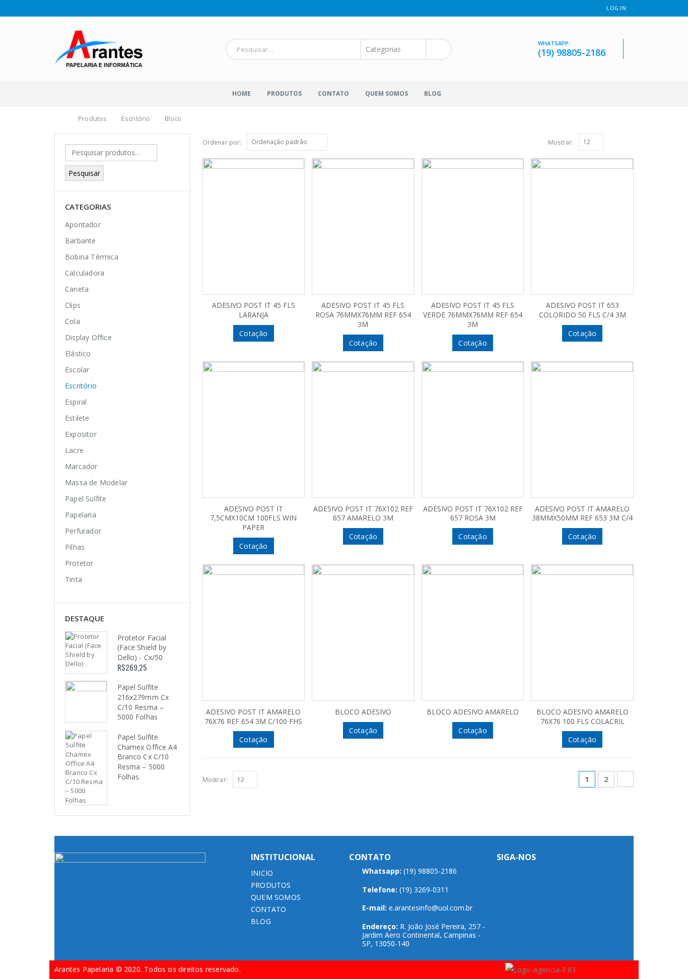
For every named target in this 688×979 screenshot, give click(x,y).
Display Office (88, 337)
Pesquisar (84, 173)
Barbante (80, 240)
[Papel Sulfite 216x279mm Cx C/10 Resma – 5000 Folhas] (86, 702)
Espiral (76, 402)
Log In (616, 8)
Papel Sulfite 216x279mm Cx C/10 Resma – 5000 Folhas (143, 702)
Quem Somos (386, 93)
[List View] (629, 141)
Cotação (253, 333)
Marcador (81, 466)
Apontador (83, 224)
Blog (432, 93)
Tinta (73, 579)
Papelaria (80, 514)
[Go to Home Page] (60, 119)
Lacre (74, 450)
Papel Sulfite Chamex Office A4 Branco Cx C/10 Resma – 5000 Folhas (147, 756)
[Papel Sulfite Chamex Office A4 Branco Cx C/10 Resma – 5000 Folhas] (86, 768)
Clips (73, 305)
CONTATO (268, 909)
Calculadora (84, 273)
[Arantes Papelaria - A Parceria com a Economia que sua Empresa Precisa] (98, 49)
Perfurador (83, 531)
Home (241, 93)
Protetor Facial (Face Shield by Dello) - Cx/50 (141, 647)
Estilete (77, 418)
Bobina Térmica (91, 257)
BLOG (261, 921)
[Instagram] (70, 9)
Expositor (81, 434)
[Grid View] (618, 141)
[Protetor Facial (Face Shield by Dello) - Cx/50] (86, 652)
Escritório (81, 385)
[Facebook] (58, 9)
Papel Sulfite (86, 498)
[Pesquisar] (436, 49)
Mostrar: (561, 142)
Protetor (79, 563)
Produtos (284, 93)
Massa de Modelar (96, 482)
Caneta (77, 289)
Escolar (77, 369)
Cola (72, 321)
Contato (333, 93)
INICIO (262, 873)
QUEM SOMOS (276, 897)
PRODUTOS (271, 885)
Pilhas (75, 547)
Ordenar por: (222, 142)
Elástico (78, 353)
